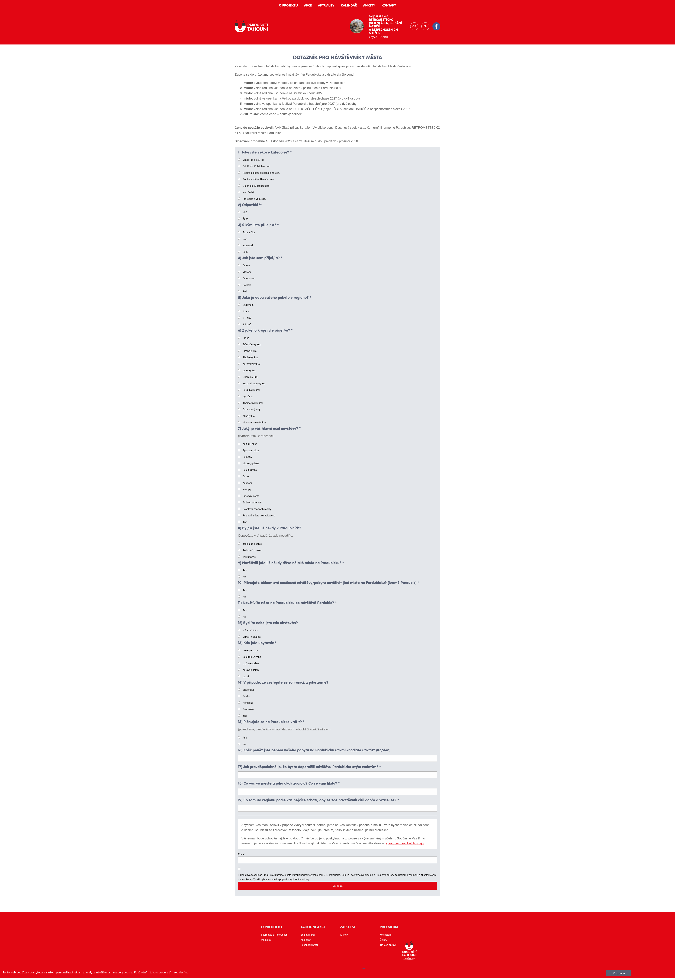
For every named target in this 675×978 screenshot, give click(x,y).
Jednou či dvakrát (252, 550)
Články (383, 939)
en (425, 26)
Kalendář (349, 5)
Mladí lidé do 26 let (253, 159)
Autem (246, 265)
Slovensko (248, 689)
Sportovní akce (251, 450)
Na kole (247, 285)
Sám (245, 252)
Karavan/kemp (251, 670)
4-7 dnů (247, 324)
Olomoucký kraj (251, 409)
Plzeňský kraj (250, 351)
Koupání (247, 483)
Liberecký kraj (250, 377)
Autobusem (249, 278)
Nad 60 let (248, 192)
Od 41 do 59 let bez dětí (256, 185)
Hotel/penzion (250, 650)
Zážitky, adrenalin (252, 502)
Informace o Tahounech (274, 934)
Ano (245, 570)
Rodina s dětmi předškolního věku (261, 172)
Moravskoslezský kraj (254, 422)
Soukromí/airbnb (252, 657)
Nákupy (247, 489)
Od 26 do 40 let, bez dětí (256, 166)
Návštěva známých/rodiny (257, 509)
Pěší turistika (250, 470)
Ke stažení (385, 934)
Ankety (369, 5)
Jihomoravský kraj (253, 403)
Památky (247, 457)
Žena (245, 218)
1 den (246, 311)
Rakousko (248, 709)
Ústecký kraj (249, 370)
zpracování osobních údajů (405, 843)
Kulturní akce (250, 444)
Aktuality (326, 5)
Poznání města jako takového (259, 515)
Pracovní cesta (251, 496)
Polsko (246, 696)
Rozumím (619, 973)
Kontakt (389, 5)
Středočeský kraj (252, 344)
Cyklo (246, 476)
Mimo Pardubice (252, 636)
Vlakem (247, 272)
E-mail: (242, 854)
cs (414, 26)
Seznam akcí (308, 934)
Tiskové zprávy (388, 945)
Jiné (245, 291)
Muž (245, 212)
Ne (244, 576)
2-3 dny (247, 317)
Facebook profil (309, 945)
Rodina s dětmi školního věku (259, 179)
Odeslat (337, 885)
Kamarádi (248, 245)
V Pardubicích (250, 630)
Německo (248, 702)
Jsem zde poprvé (252, 543)
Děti (245, 239)
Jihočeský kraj (250, 357)
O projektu (288, 5)
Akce (308, 5)
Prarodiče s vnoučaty (254, 198)
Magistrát (266, 939)
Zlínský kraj (249, 416)
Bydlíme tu (248, 304)
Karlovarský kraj (251, 364)
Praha (246, 338)
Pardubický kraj (251, 390)
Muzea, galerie (251, 463)
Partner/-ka (249, 232)
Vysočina (248, 396)
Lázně (246, 676)
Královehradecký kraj (254, 383)
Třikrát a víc (249, 556)
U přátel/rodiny (251, 663)
